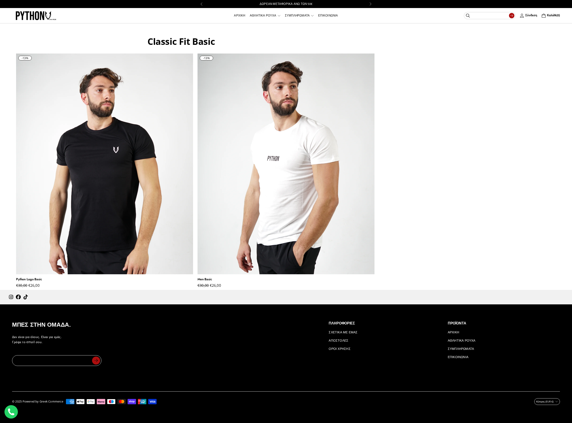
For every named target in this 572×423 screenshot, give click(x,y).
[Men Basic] (286, 164)
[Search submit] (511, 15)
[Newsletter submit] (96, 361)
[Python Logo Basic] (104, 164)
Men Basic (205, 279)
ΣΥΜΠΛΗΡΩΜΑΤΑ (461, 349)
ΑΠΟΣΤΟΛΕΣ (338, 340)
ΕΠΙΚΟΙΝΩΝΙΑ (458, 357)
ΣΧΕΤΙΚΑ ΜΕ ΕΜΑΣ (343, 332)
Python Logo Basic (29, 279)
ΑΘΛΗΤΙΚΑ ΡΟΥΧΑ (461, 340)
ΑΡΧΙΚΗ (453, 332)
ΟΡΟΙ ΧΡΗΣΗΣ (339, 349)
